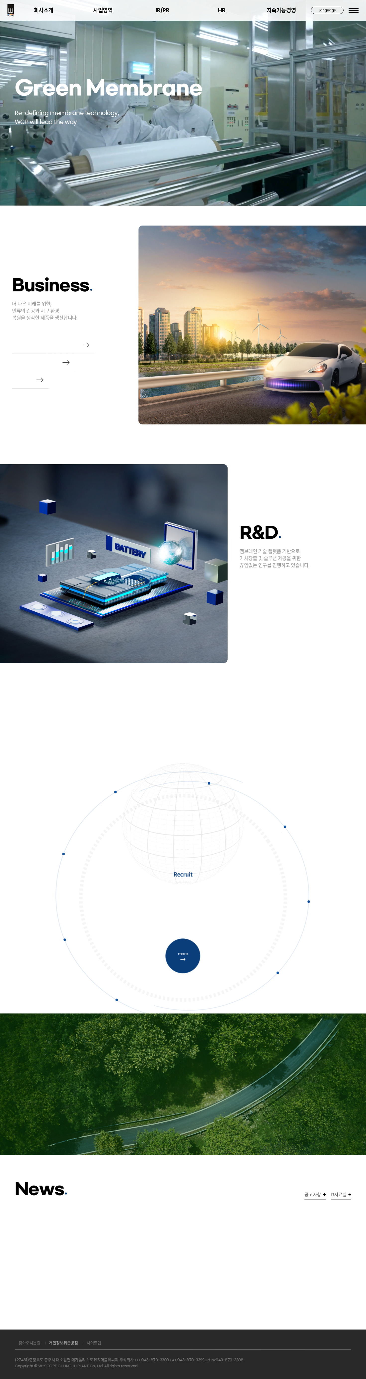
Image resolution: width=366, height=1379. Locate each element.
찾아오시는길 (29, 1343)
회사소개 (43, 10)
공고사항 (313, 1195)
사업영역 (103, 10)
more (183, 953)
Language (327, 10)
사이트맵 (94, 1343)
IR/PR (162, 10)
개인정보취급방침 (63, 1343)
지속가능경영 (281, 10)
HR (221, 10)
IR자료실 (339, 1195)
